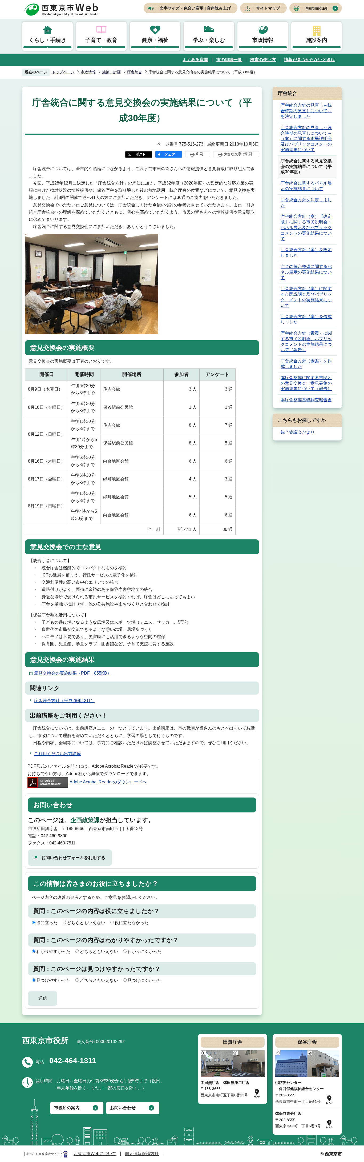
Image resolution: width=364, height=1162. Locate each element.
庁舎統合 (134, 72)
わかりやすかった (53, 951)
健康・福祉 (155, 40)
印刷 (199, 154)
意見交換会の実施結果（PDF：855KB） (72, 673)
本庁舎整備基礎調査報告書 (306, 400)
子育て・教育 (101, 40)
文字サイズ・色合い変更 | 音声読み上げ (195, 8)
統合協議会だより (298, 432)
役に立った (47, 922)
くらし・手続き (47, 40)
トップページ (63, 72)
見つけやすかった (53, 980)
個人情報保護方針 (142, 1153)
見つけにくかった (144, 980)
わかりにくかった (144, 951)
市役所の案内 (67, 1107)
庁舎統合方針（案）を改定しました (306, 252)
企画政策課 (85, 820)
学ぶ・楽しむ (209, 40)
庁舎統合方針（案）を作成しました (306, 319)
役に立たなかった (132, 922)
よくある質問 (195, 59)
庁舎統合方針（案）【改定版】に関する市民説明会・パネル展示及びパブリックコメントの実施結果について (306, 227)
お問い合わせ (123, 1107)
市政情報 (262, 40)
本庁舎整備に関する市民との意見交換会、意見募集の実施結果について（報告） (306, 383)
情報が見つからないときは (309, 59)
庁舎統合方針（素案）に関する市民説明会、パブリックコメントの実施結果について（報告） (306, 341)
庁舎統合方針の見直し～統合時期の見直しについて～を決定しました (306, 111)
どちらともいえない (86, 922)
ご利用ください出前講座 (57, 753)
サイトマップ (268, 8)
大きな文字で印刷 (238, 154)
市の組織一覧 (229, 59)
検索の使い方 (263, 59)
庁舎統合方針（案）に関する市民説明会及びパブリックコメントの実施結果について (306, 296)
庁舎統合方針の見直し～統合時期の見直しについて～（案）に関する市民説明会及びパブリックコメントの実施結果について (306, 138)
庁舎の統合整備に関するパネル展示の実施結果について (306, 272)
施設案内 (316, 40)
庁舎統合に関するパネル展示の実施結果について (306, 186)
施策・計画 (111, 72)
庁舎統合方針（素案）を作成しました (306, 364)
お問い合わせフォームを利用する (73, 857)
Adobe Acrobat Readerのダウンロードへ (108, 782)
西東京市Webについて (95, 1153)
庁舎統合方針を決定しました (306, 203)
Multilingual (316, 8)
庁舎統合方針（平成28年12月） (64, 700)
